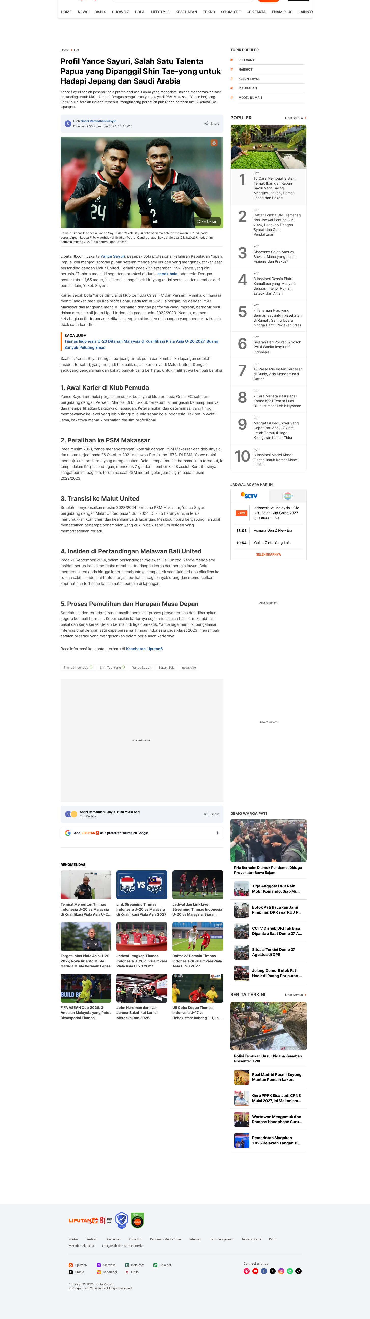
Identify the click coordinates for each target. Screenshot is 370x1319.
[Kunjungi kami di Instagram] (281, 1271)
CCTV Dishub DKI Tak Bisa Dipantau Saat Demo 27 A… (277, 931)
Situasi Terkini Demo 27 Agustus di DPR (273, 952)
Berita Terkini (247, 994)
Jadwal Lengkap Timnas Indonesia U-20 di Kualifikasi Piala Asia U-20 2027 (141, 961)
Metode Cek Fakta (81, 1246)
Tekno (209, 12)
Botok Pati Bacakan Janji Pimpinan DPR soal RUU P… (276, 910)
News (83, 12)
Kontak (73, 1239)
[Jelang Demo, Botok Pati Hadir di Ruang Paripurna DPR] (241, 973)
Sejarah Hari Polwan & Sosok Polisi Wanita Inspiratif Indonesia (277, 347)
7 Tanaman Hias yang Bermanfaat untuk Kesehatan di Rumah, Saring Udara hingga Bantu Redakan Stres (278, 317)
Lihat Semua (294, 118)
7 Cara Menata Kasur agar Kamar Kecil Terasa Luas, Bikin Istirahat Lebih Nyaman (277, 401)
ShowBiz (120, 12)
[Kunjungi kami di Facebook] (264, 1271)
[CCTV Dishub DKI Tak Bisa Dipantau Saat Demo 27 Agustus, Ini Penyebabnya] (241, 931)
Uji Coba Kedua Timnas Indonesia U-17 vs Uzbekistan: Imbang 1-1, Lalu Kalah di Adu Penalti (197, 1012)
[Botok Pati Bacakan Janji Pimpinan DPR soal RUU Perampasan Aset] (241, 910)
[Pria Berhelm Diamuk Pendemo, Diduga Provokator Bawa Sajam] (268, 840)
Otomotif (231, 12)
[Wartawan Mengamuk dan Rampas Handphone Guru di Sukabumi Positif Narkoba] (241, 1119)
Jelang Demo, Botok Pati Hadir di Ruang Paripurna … (277, 973)
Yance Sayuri (112, 256)
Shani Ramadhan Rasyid (98, 121)
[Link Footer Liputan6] (90, 1220)
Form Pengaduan (221, 1239)
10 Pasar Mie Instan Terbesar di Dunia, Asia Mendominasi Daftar (278, 374)
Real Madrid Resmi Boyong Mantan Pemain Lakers (277, 1077)
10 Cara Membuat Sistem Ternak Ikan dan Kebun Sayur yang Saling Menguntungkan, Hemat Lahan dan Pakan (274, 188)
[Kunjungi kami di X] (273, 1271)
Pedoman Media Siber (165, 1239)
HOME (66, 12)
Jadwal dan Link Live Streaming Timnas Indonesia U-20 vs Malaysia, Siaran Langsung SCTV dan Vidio (197, 909)
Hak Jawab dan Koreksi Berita (123, 1246)
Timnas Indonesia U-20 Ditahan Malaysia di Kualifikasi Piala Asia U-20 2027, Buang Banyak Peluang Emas (141, 344)
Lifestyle (160, 12)
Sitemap (195, 1239)
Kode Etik (135, 1239)
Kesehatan (186, 12)
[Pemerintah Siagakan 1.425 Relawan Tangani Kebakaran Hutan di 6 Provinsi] (241, 1140)
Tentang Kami (251, 1239)
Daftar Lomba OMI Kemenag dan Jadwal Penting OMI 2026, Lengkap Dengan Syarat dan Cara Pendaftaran (277, 225)
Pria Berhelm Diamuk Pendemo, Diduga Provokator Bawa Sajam (268, 870)
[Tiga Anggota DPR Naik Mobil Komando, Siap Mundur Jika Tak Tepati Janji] (241, 888)
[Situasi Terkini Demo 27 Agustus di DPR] (241, 952)
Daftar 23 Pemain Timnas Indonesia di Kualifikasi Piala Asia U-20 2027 (197, 961)
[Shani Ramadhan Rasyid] (68, 123)
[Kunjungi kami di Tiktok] (298, 1271)
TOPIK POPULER (244, 50)
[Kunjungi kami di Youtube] (255, 1271)
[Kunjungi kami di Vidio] (247, 1271)
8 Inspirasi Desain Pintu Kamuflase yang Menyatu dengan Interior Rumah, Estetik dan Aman (275, 285)
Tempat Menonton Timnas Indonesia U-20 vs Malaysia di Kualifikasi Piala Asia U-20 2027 (85, 909)
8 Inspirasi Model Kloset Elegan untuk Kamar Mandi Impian (276, 460)
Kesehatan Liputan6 (144, 648)
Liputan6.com (103, 1284)
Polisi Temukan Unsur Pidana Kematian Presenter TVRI (268, 1058)
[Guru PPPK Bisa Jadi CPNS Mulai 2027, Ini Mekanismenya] (241, 1098)
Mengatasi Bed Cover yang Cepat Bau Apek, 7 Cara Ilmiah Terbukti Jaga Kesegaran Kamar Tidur (276, 430)
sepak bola (167, 273)
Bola (140, 12)
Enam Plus (282, 12)
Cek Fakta (256, 12)
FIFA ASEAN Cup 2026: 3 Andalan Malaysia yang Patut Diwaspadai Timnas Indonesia (86, 1012)
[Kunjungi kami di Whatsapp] (290, 1271)
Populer (241, 117)
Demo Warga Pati (248, 813)
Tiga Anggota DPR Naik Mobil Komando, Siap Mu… (276, 889)
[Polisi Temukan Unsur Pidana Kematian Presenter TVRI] (268, 1026)
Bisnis (100, 12)
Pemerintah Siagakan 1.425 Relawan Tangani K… (276, 1140)
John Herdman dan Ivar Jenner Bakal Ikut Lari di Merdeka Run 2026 (137, 1012)
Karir (272, 1239)
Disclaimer (113, 1239)
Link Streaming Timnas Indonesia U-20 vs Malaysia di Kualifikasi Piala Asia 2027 (141, 909)
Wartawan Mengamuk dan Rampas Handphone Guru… (277, 1119)
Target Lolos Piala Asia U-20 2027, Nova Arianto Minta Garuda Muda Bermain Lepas (86, 961)
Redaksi (91, 1239)
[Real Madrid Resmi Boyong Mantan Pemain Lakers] (241, 1077)
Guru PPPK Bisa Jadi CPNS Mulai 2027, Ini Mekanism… (276, 1098)
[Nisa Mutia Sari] (74, 814)
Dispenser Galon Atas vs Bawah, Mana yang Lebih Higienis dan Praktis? (274, 256)
